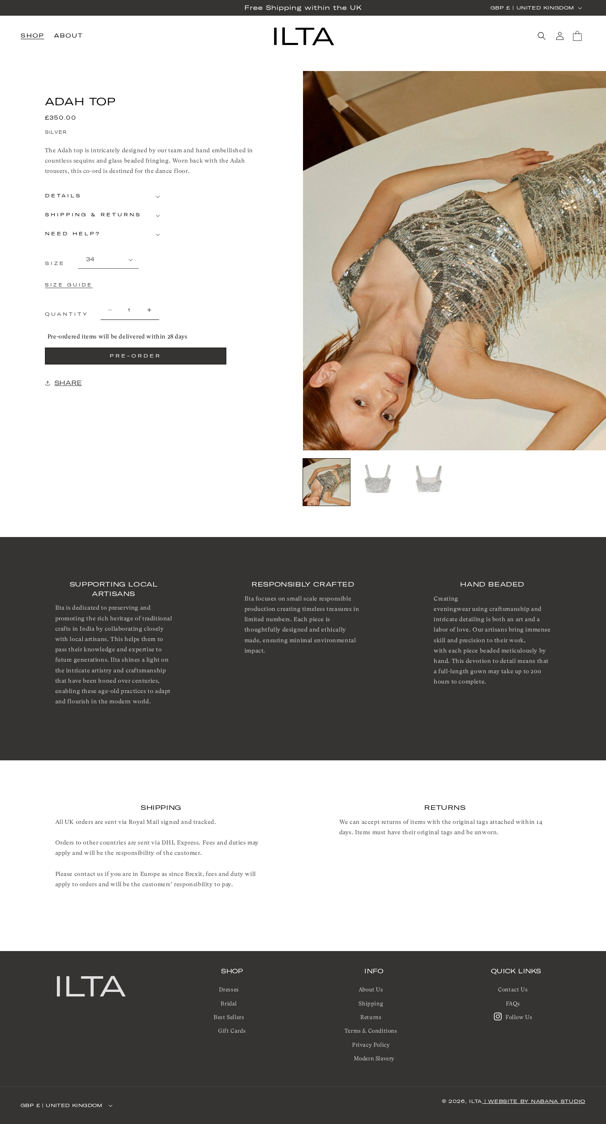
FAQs (513, 1004)
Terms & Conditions (371, 1031)
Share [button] (68, 383)
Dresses (229, 990)
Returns (370, 1017)
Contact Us (513, 990)
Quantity (66, 314)
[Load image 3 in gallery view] (428, 482)
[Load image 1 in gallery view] (326, 482)
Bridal (229, 1004)
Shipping (371, 1004)
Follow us (518, 1017)
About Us (371, 990)
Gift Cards (232, 1031)
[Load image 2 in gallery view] (377, 482)
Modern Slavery (374, 1059)
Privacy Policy (371, 1045)
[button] (32, 36)
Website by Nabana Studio (536, 1101)
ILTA (90, 986)
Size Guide (69, 285)
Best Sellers (229, 1017)
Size (55, 263)
